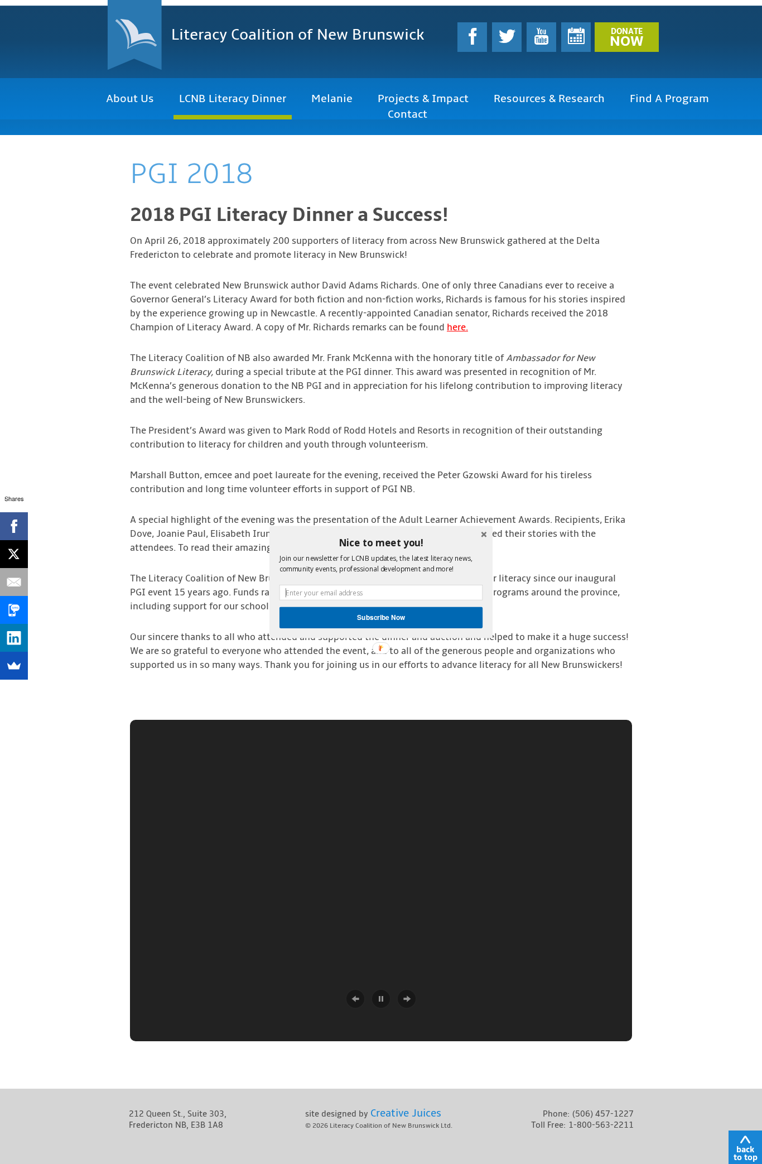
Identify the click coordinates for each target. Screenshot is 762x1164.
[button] (381, 542)
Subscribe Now (381, 617)
